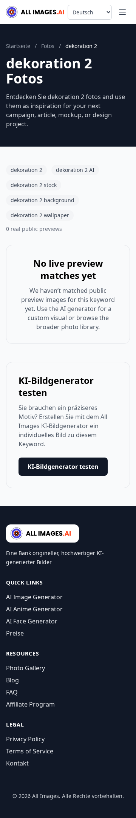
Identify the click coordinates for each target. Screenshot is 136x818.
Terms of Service (29, 751)
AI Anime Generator (34, 609)
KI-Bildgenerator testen (63, 466)
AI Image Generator (34, 597)
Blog (12, 680)
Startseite (18, 45)
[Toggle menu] (122, 12)
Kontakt (17, 763)
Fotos (47, 45)
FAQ (12, 692)
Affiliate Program (30, 704)
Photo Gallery (25, 668)
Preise (15, 633)
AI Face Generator (31, 621)
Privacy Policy (25, 739)
